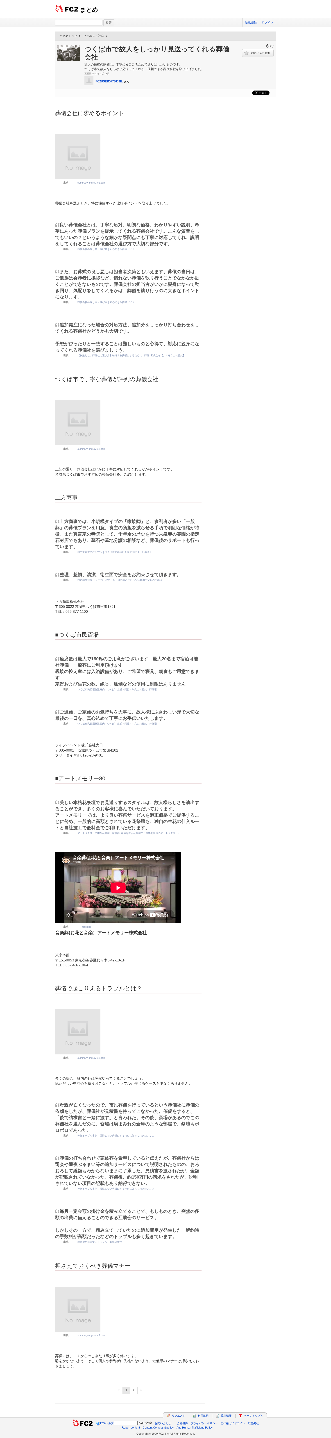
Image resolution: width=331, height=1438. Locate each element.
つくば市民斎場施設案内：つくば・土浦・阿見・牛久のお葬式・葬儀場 (117, 689)
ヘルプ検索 (145, 1423)
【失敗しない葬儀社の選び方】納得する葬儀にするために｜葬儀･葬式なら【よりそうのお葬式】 (131, 355)
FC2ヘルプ (106, 1423)
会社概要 (182, 1423)
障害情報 (226, 1415)
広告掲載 (253, 1423)
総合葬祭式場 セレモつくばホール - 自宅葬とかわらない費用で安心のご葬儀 (119, 580)
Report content (131, 1427)
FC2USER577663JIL (109, 81)
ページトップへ (253, 1415)
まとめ (89, 9)
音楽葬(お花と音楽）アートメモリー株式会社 (101, 932)
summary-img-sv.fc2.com (91, 182)
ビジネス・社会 (93, 36)
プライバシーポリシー (204, 1423)
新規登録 (251, 22)
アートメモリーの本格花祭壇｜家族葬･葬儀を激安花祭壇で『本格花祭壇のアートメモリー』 (128, 833)
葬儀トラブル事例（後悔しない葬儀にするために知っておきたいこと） (117, 1135)
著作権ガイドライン (233, 1423)
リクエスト (178, 1415)
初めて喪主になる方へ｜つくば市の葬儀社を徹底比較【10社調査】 (114, 552)
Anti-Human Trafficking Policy (195, 1427)
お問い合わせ (163, 1423)
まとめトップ (68, 36)
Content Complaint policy (158, 1427)
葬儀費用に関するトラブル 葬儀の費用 (99, 1241)
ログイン (267, 22)
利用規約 (203, 1415)
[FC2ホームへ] (83, 1423)
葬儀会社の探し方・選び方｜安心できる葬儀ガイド (105, 249)
